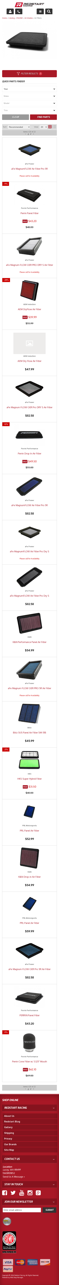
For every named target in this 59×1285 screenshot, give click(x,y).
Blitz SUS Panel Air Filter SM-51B (29, 732)
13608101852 (9, 1173)
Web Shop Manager (16, 1277)
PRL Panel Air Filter (29, 830)
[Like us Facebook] (4, 1193)
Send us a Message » (14, 1176)
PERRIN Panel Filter (30, 1015)
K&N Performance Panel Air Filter (29, 642)
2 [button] (30, 1089)
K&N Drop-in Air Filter (29, 876)
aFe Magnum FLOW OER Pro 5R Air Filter (29, 969)
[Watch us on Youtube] (21, 1193)
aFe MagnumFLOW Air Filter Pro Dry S (29, 595)
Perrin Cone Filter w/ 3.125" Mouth (29, 1061)
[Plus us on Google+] (38, 1193)
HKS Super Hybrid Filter (29, 778)
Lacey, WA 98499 (11, 1169)
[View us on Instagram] (29, 1193)
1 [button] (28, 1089)
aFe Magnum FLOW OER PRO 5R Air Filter (29, 688)
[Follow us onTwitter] (13, 1193)
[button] (25, 1089)
